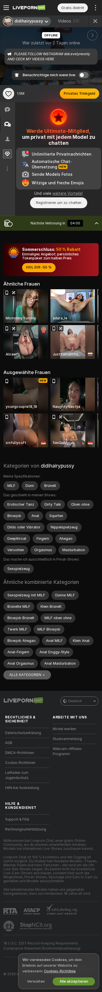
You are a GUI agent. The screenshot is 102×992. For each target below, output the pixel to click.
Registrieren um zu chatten (58, 203)
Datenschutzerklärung (23, 733)
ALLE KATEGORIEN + (27, 675)
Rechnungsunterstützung (25, 829)
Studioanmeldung (67, 739)
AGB (8, 743)
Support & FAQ (17, 819)
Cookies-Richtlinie (60, 971)
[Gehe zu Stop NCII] (36, 926)
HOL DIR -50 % (39, 267)
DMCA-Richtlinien (19, 753)
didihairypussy (57, 466)
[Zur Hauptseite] (31, 8)
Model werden (64, 729)
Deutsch (75, 701)
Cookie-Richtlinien (20, 763)
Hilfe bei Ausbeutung (22, 788)
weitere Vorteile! (67, 193)
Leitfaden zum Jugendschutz (17, 775)
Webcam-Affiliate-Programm (68, 751)
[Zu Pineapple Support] (9, 926)
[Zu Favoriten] (8, 93)
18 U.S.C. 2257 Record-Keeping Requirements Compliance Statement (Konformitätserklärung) (41, 945)
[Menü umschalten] (6, 7)
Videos (68, 21)
